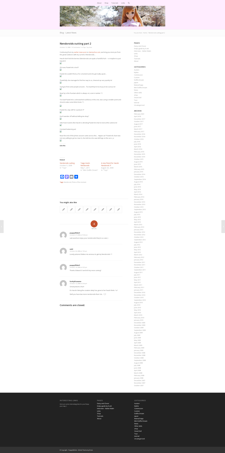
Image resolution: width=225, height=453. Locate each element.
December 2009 (139, 323)
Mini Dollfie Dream (140, 87)
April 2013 (137, 222)
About (136, 61)
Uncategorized (139, 105)
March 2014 (138, 194)
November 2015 (139, 157)
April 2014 (137, 192)
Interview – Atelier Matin (142, 51)
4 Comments (76, 47)
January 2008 (138, 378)
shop (136, 95)
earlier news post (80, 52)
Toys (84, 47)
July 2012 (137, 245)
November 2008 (139, 355)
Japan (136, 82)
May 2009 (137, 340)
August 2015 (138, 162)
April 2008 (137, 370)
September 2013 (140, 209)
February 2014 (139, 197)
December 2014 (139, 174)
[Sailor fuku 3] (63, 209)
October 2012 (138, 237)
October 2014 (138, 177)
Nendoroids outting (67, 163)
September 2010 (140, 300)
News (136, 90)
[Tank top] (87, 209)
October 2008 (138, 358)
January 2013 (138, 230)
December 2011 (139, 262)
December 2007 (139, 380)
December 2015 (139, 154)
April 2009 (137, 343)
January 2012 (138, 260)
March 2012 (138, 255)
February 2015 (139, 169)
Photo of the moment (79, 182)
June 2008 (137, 368)
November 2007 (139, 383)
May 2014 (137, 189)
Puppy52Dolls (72, 450)
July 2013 (137, 214)
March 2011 (138, 285)
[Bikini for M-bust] (102, 209)
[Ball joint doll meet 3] (118, 209)
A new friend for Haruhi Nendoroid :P (110, 164)
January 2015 (138, 172)
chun (90, 47)
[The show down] (71, 209)
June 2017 (137, 126)
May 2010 (137, 310)
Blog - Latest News (68, 32)
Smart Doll (137, 97)
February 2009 (139, 348)
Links (136, 54)
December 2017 (139, 119)
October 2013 (138, 207)
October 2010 (138, 297)
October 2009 (138, 328)
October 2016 (138, 139)
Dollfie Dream (139, 80)
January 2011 (138, 290)
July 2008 (137, 365)
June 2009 (137, 338)
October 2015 (138, 159)
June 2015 (137, 164)
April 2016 (137, 147)
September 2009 (140, 330)
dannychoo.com (94, 52)
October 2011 (138, 267)
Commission (138, 75)
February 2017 (139, 131)
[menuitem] (99, 3)
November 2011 (139, 265)
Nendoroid (67, 182)
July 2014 (137, 184)
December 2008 (139, 353)
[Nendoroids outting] (2, 226)
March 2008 (138, 373)
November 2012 (139, 235)
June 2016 (137, 144)
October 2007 (138, 385)
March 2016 (138, 149)
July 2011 (137, 275)
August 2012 (138, 242)
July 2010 (137, 305)
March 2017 (138, 129)
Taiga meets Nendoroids (85, 164)
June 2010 (137, 307)
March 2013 (138, 225)
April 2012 (137, 252)
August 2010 (138, 302)
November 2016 (139, 136)
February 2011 (139, 287)
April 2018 (137, 116)
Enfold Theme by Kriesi (85, 450)
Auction (136, 70)
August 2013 (138, 212)
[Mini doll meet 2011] (95, 209)
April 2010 (137, 313)
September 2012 (140, 240)
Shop (136, 56)
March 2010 (138, 315)
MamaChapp (138, 85)
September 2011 (140, 270)
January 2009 (138, 350)
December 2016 (139, 134)
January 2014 (138, 199)
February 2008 (139, 375)
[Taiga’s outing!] (110, 209)
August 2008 (138, 363)
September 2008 (140, 360)
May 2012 (137, 250)
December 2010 (139, 292)
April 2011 (137, 282)
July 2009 (137, 335)
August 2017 (138, 124)
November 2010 (139, 295)
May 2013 (137, 219)
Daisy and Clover (140, 46)
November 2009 (139, 325)
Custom (136, 77)
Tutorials (137, 59)
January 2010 (138, 320)
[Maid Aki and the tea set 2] (79, 209)
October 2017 (138, 121)
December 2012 (139, 232)
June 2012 (137, 247)
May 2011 (137, 280)
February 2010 (139, 318)
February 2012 (139, 257)
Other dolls (138, 93)
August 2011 (138, 272)
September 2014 (140, 179)
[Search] (127, 3)
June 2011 (137, 277)
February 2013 (139, 227)
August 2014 (138, 182)
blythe (136, 72)
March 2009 (138, 345)
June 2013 (137, 217)
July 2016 (137, 142)
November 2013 (139, 204)
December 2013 (139, 202)
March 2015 (138, 167)
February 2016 (139, 152)
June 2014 (137, 187)
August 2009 (138, 333)
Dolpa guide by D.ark (141, 48)
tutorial (136, 103)
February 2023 (139, 114)
